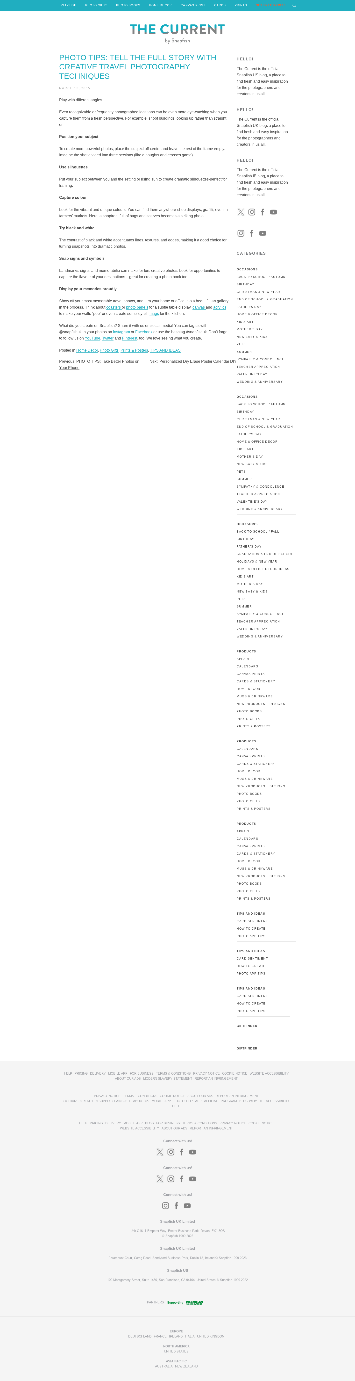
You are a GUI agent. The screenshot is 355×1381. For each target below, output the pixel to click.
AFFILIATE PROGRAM (220, 1101)
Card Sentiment (252, 921)
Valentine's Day (252, 374)
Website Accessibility (269, 1073)
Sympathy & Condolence (260, 359)
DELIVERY (98, 1073)
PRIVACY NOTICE (206, 1073)
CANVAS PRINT (193, 5)
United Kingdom (211, 1336)
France (160, 1336)
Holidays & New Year (257, 561)
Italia (190, 1336)
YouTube (92, 338)
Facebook (143, 332)
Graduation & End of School (265, 554)
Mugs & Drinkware (255, 696)
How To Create (251, 928)
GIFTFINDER (247, 1026)
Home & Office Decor (257, 314)
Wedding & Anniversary (260, 381)
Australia (164, 1366)
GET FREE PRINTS (271, 5)
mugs (154, 313)
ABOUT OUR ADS (128, 1078)
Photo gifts (248, 801)
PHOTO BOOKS (128, 5)
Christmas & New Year (258, 292)
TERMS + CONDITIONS (140, 1096)
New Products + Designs (261, 704)
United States (176, 1351)
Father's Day (249, 307)
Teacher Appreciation (258, 367)
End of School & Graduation (265, 299)
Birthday (245, 284)
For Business (142, 1073)
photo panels (137, 307)
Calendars (247, 666)
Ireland (176, 1336)
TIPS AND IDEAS (165, 350)
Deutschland (139, 1336)
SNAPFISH (68, 5)
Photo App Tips (251, 936)
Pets (241, 344)
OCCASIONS (247, 269)
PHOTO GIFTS (96, 5)
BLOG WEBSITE (251, 1101)
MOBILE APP (118, 1073)
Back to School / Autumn (261, 277)
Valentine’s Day (252, 501)
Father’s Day (249, 434)
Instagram (121, 332)
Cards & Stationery (256, 681)
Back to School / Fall (258, 531)
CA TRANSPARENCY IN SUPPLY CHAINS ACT (97, 1101)
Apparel (245, 659)
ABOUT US (141, 1101)
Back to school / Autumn (261, 404)
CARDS (220, 5)
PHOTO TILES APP (187, 1101)
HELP (68, 1073)
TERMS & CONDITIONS (173, 1073)
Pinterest (129, 338)
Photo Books (249, 711)
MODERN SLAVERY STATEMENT (167, 1078)
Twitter (108, 338)
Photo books (249, 793)
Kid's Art (245, 322)
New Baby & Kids (252, 337)
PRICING (81, 1073)
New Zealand (186, 1366)
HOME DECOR (160, 5)
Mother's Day (250, 329)
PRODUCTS (246, 651)
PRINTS (241, 5)
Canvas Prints (251, 674)
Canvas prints (251, 756)
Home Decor (87, 350)
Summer (244, 352)
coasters (114, 307)
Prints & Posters (134, 350)
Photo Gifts (109, 350)
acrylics (219, 307)
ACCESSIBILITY (278, 1101)
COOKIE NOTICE (234, 1073)
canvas (199, 307)
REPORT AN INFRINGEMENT (216, 1078)
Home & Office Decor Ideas (263, 569)
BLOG (149, 1123)
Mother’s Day (250, 456)
